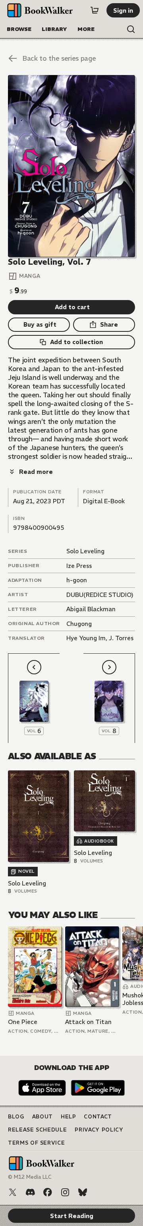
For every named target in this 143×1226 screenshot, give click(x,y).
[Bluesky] (82, 1192)
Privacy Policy (99, 1129)
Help (68, 1116)
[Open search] (131, 29)
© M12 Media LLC (30, 1177)
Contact (98, 1116)
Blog (16, 1116)
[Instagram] (65, 1192)
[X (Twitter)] (12, 1192)
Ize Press (79, 566)
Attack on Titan (88, 1022)
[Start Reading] (71, 166)
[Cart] (94, 10)
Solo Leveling (85, 551)
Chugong (79, 623)
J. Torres (121, 638)
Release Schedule (37, 1129)
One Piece (22, 1022)
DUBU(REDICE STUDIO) (99, 595)
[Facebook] (47, 1192)
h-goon (76, 580)
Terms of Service (36, 1142)
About (42, 1116)
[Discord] (30, 1192)
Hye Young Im (86, 638)
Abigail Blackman (91, 609)
